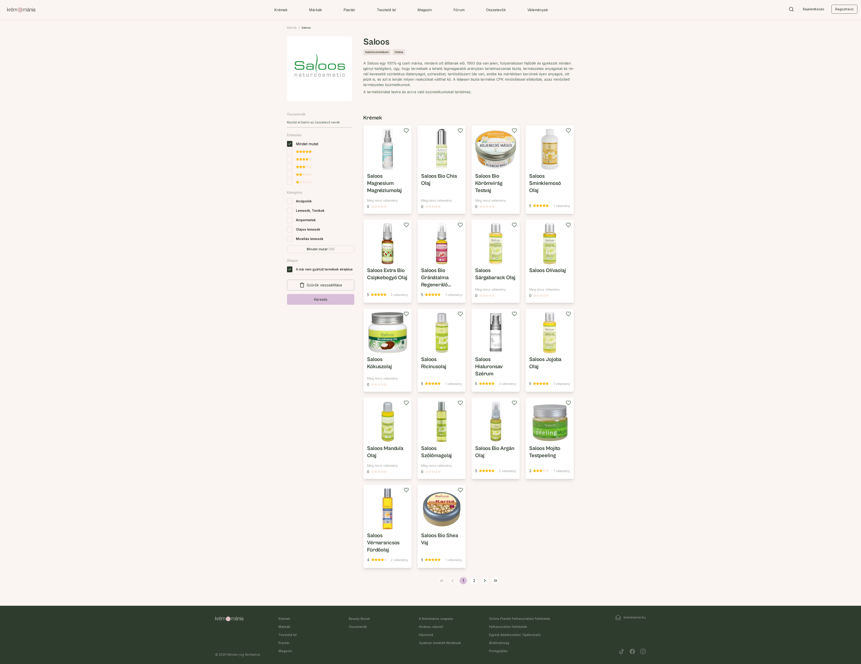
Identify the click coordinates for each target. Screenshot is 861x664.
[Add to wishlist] (406, 130)
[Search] (791, 10)
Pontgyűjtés (498, 651)
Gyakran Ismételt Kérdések (440, 643)
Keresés (320, 299)
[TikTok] (621, 651)
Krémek (280, 10)
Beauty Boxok (359, 619)
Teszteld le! (386, 10)
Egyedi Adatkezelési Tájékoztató (515, 635)
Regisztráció (844, 9)
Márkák (315, 10)
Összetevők (496, 10)
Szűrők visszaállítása (324, 285)
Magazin (424, 10)
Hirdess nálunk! (431, 627)
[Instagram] (643, 651)
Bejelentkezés (813, 9)
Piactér (349, 10)
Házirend (426, 635)
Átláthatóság (499, 643)
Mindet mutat (321, 249)
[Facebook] (632, 651)
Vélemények (537, 10)
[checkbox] (289, 201)
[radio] (289, 144)
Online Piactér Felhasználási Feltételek (519, 619)
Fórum (459, 10)
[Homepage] (21, 10)
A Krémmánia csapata (436, 619)
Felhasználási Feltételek (508, 627)
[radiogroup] (302, 163)
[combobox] (319, 122)
